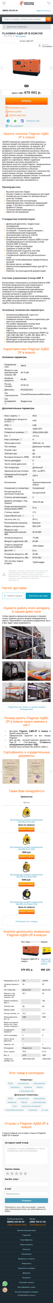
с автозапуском (23, 1083)
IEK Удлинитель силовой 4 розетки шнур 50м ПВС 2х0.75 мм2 (26, 821)
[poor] (12, 1173)
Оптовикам (26, 1254)
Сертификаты (26, 1240)
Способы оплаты (26, 1282)
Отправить (26, 1200)
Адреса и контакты (43, 11)
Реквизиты (26, 1263)
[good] (21, 1173)
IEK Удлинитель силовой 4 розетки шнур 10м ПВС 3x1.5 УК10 (26, 848)
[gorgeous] (25, 1173)
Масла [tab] (26, 802)
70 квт (15, 1106)
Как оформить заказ (26, 1287)
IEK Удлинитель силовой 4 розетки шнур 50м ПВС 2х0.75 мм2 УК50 (26, 903)
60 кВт (10, 1083)
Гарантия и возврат (26, 1268)
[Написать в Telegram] (8, 121)
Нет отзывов (21, 36)
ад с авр (45, 1110)
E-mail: (8, 1189)
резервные (28, 1087)
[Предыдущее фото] (2, 68)
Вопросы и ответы (26, 1259)
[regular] (16, 1173)
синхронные (32, 1110)
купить (26, 101)
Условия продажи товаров (26, 1292)
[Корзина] (48, 3)
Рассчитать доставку (38, 596)
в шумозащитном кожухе (14, 1110)
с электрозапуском (26, 1091)
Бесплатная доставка (26, 1230)
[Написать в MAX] (22, 121)
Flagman (39, 1087)
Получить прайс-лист (17, 115)
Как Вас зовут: (12, 1179)
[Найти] (48, 19)
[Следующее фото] (51, 68)
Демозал (26, 1273)
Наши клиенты (26, 1245)
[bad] (8, 1173)
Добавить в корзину (26, 829)
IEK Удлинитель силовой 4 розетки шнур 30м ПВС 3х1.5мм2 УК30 (26, 876)
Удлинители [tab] (26, 797)
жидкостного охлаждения (31, 1106)
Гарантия (27, 1235)
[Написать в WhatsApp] (15, 121)
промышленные (39, 1083)
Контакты (26, 1278)
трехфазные (15, 1087)
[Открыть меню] (4, 3)
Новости (26, 1249)
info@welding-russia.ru (18, 108)
